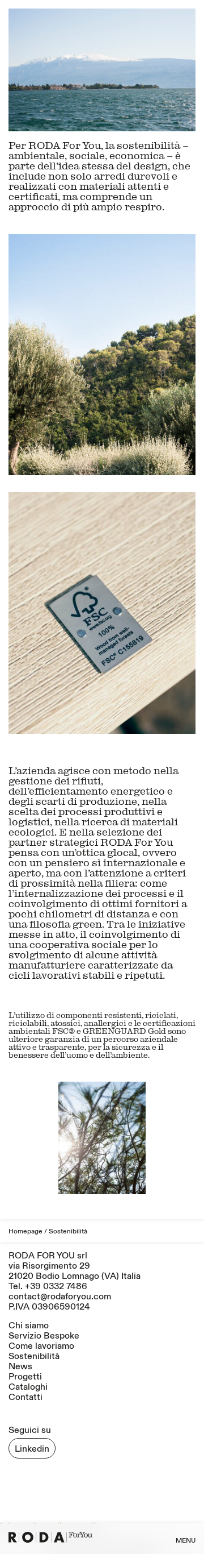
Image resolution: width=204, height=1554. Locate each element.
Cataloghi (28, 1387)
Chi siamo (28, 1325)
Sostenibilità (34, 1356)
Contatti (25, 1397)
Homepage (25, 1231)
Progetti (25, 1377)
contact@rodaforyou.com (59, 1296)
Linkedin (32, 1449)
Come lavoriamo (41, 1346)
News (20, 1366)
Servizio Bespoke (43, 1336)
